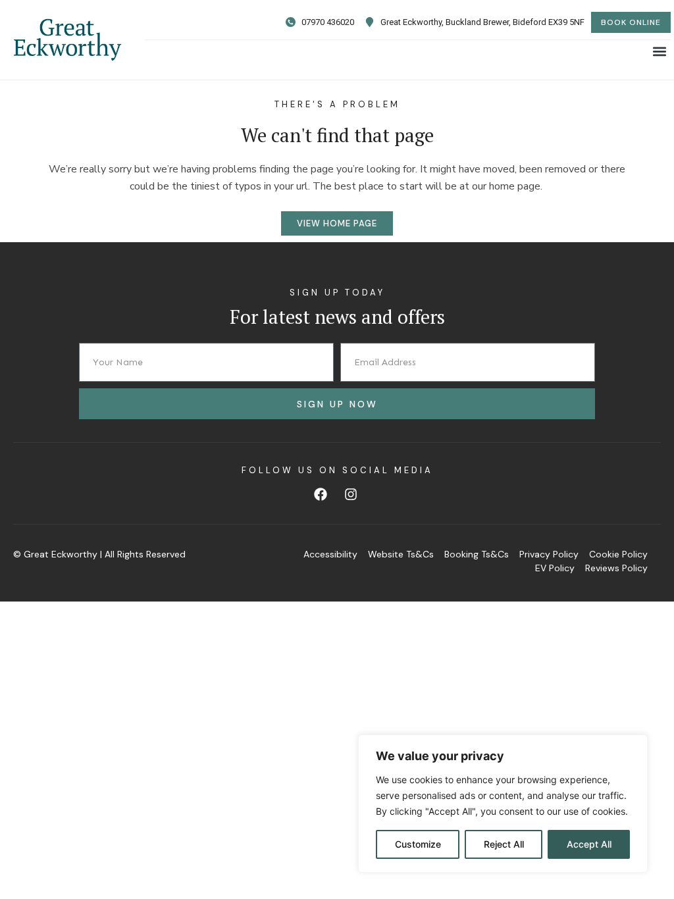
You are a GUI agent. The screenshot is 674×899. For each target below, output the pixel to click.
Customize (418, 844)
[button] (660, 51)
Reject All (504, 844)
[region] (503, 803)
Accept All (589, 844)
